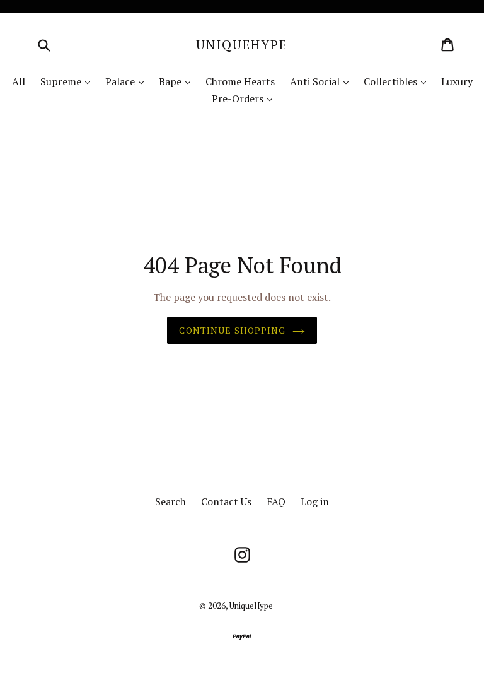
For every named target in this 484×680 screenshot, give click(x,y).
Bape (178, 81)
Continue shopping (232, 330)
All (18, 81)
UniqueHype (241, 44)
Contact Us (226, 501)
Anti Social (322, 81)
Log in (315, 501)
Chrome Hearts (240, 81)
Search (170, 501)
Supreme (68, 81)
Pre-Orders (245, 98)
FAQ (276, 501)
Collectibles (398, 81)
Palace (127, 81)
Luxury (457, 81)
